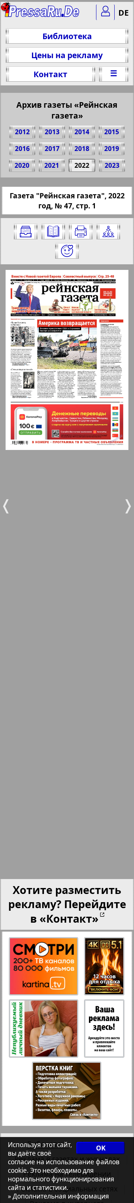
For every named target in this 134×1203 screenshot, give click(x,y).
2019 (111, 148)
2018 (81, 148)
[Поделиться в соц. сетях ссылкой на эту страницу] (108, 231)
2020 (22, 165)
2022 (81, 165)
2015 (111, 131)
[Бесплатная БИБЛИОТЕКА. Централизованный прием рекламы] (43, 15)
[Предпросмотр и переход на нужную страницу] (53, 231)
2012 (22, 131)
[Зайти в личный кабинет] (105, 12)
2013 (52, 131)
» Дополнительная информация (58, 1196)
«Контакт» (69, 918)
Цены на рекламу (67, 55)
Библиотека (67, 36)
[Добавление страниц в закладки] (67, 251)
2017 (52, 148)
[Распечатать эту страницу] (81, 231)
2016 (22, 148)
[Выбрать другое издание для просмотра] (26, 231)
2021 (51, 165)
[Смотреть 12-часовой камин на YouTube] (105, 966)
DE (123, 12)
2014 (81, 131)
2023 (112, 165)
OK (100, 1148)
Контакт (50, 74)
